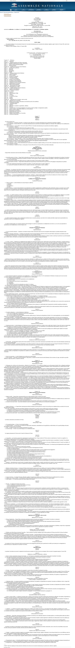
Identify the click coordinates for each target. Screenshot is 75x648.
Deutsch (14, 0)
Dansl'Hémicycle (23, 9)
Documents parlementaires (8, 12)
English (11, 0)
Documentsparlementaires (38, 9)
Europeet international (46, 9)
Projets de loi (16, 12)
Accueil (1, 12)
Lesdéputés (15, 9)
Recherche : (54, 0)
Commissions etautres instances (31, 9)
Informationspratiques (61, 9)
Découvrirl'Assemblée (53, 9)
